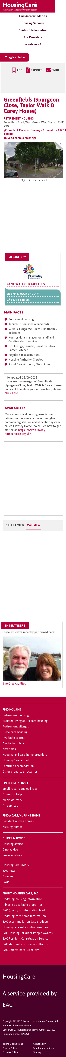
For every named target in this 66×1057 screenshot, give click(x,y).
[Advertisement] (33, 217)
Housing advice (13, 843)
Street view (15, 524)
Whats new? (33, 44)
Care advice (10, 849)
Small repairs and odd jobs (20, 788)
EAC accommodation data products (26, 921)
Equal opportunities (43, 1048)
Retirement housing (16, 715)
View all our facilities (27, 284)
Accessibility (39, 1044)
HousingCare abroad (16, 760)
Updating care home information (24, 916)
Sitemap (37, 1052)
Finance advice (12, 855)
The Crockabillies (14, 683)
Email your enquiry (25, 293)
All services (10, 805)
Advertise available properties (23, 904)
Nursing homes (12, 826)
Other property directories (20, 771)
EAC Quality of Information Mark (24, 910)
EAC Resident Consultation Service (26, 938)
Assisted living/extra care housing (25, 720)
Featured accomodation (18, 765)
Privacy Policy (10, 1048)
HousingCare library (16, 865)
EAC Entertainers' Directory (21, 949)
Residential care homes (18, 821)
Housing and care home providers (25, 754)
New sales (9, 749)
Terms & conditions (13, 1044)
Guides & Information (33, 30)
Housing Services (32, 23)
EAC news (9, 870)
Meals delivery (12, 800)
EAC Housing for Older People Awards (28, 932)
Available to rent (14, 737)
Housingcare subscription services (25, 927)
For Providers (33, 37)
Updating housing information (22, 899)
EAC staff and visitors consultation (25, 944)
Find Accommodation (33, 16)
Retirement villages (16, 726)
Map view (33, 524)
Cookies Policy (10, 1052)
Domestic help (12, 794)
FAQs (6, 882)
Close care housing (15, 732)
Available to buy (13, 743)
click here (11, 393)
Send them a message (21, 137)
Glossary (8, 876)
